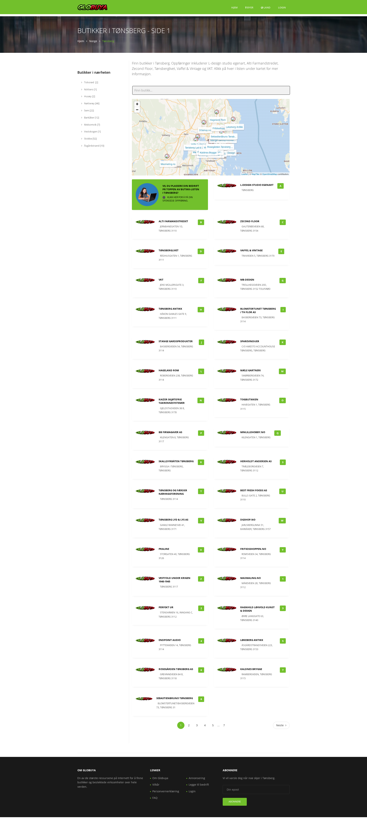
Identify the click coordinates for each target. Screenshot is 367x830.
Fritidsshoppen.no (222, 128)
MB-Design (229, 152)
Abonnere (235, 801)
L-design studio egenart (257, 185)
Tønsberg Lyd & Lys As (173, 519)
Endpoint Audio (170, 640)
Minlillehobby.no (252, 432)
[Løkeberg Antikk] (233, 119)
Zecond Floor (249, 221)
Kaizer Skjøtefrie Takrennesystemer (172, 401)
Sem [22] (89, 110)
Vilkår (155, 784)
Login (282, 7)
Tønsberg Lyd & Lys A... (197, 147)
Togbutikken (249, 399)
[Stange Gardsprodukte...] (221, 132)
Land (266, 7)
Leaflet (244, 173)
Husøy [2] (89, 96)
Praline (164, 549)
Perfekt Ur (166, 607)
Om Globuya (160, 778)
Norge (93, 41)
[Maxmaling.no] (167, 156)
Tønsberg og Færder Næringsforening (173, 492)
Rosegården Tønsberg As (176, 669)
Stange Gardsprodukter (176, 341)
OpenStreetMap (269, 173)
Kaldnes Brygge (208, 152)
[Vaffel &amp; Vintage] (198, 136)
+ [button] (137, 104)
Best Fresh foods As (253, 490)
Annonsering (197, 778)
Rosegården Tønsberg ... (220, 146)
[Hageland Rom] (216, 112)
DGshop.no (205, 130)
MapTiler (256, 173)
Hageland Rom (218, 119)
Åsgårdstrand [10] (94, 145)
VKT (161, 279)
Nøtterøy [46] (91, 103)
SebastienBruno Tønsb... (223, 136)
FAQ (155, 798)
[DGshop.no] (204, 122)
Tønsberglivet (169, 250)
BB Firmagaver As (170, 432)
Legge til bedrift (199, 784)
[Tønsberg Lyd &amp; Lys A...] (196, 139)
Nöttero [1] (90, 89)
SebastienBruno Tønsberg (174, 698)
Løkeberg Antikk (234, 126)
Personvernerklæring (165, 791)
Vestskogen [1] (92, 131)
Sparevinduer (249, 341)
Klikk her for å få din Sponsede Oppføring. (177, 199)
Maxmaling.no (168, 164)
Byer (250, 7)
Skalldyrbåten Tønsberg (176, 461)
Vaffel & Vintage (199, 144)
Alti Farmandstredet (173, 221)
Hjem (234, 7)
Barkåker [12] (91, 117)
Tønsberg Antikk (170, 308)
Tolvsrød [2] (91, 82)
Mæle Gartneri (250, 370)
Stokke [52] (90, 138)
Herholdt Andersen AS (256, 461)
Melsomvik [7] (92, 124)
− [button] (137, 109)
